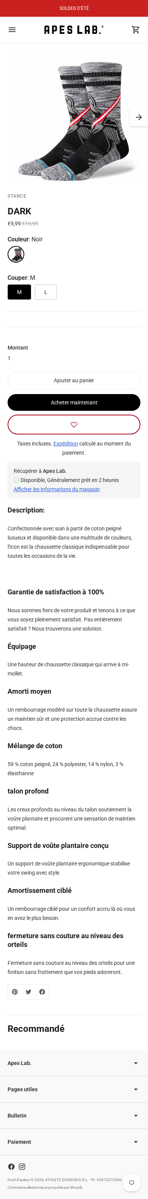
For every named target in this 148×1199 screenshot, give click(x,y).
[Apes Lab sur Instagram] (22, 1166)
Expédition (66, 444)
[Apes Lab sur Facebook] (11, 1166)
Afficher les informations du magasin (57, 489)
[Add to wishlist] (74, 424)
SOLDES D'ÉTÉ (74, 8)
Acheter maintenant (74, 402)
